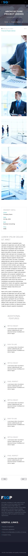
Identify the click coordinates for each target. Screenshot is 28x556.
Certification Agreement (8, 529)
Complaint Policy (6, 534)
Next (23, 479)
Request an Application (8, 526)
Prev (4, 479)
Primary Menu (25, 2)
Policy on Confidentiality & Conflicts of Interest (14, 532)
